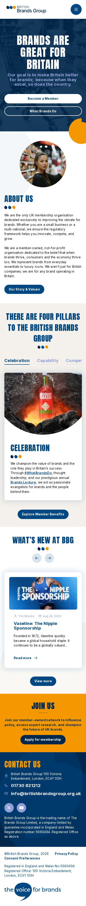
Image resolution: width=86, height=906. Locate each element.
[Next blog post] (49, 558)
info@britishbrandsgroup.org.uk (46, 793)
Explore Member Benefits (43, 514)
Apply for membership (43, 739)
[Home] (26, 9)
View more (43, 681)
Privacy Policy (66, 854)
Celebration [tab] (17, 360)
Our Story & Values (24, 289)
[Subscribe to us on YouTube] (21, 807)
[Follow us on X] (9, 807)
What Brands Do (43, 111)
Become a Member (43, 98)
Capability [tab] (47, 360)
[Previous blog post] (37, 558)
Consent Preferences (22, 858)
